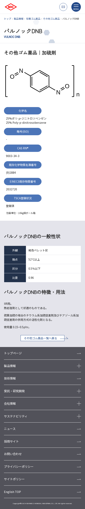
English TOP (12, 492)
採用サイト (11, 441)
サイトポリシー (14, 479)
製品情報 (18, 18)
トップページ (13, 353)
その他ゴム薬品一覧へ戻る (40, 338)
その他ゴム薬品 (51, 18)
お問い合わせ (13, 454)
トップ (7, 18)
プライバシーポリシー (19, 466)
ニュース (10, 429)
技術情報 (10, 378)
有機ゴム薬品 (33, 18)
